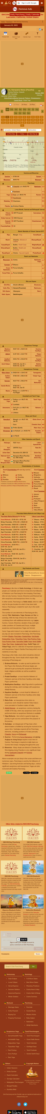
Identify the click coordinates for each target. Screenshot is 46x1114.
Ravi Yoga (10, 644)
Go (33, 966)
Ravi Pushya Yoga (33, 639)
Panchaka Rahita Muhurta (9, 516)
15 (20, 120)
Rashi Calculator (12, 1075)
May (24, 109)
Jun (29, 109)
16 (24, 120)
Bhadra (10, 636)
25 (20, 123)
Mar (16, 109)
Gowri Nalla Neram (33, 1039)
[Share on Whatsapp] (9, 773)
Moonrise (7, 180)
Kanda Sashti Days (33, 1054)
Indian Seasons (12, 1068)
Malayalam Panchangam (15, 1082)
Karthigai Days (31, 1046)
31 (22, 125)
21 (3, 123)
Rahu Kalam (6, 372)
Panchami (16, 191)
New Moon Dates (32, 982)
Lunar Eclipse (12, 982)
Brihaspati (22, 734)
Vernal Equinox (13, 986)
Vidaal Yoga (26, 100)
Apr (20, 109)
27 (29, 123)
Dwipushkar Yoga (8, 639)
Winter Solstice (13, 996)
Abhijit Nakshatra (32, 1025)
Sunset (38, 176)
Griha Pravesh (13, 1011)
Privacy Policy (32, 1083)
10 (41, 117)
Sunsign (7, 265)
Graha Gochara (31, 996)
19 (37, 120)
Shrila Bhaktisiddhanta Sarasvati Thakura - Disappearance (22, 98)
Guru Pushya (12, 1054)
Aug (37, 109)
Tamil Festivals (32, 1050)
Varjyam (7, 381)
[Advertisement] (23, 64)
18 (33, 120)
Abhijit (7, 354)
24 (16, 123)
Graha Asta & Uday (32, 989)
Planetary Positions (32, 986)
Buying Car (12, 1014)
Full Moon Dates (32, 978)
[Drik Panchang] (6, 3)
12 (7, 120)
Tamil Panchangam (33, 1036)
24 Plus (32, 104)
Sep (15, 113)
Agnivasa (7, 428)
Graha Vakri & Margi (33, 993)
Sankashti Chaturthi (16, 753)
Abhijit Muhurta (10, 708)
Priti (14, 195)
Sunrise (7, 176)
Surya (14, 734)
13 (11, 120)
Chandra (8, 734)
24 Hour (24, 104)
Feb (11, 109)
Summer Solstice (14, 989)
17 (29, 120)
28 (33, 123)
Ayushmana (17, 198)
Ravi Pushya (12, 1050)
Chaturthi (16, 186)
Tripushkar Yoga (21, 639)
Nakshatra (37, 186)
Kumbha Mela (11, 1089)
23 (11, 123)
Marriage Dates (13, 1007)
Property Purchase (14, 1018)
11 (3, 120)
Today (22, 134)
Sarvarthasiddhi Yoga (15, 1036)
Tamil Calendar (32, 1043)
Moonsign (6, 260)
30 (41, 123)
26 (24, 123)
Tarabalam (41, 470)
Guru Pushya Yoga (8, 641)
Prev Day (11, 134)
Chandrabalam (12, 470)
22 (7, 123)
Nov (24, 113)
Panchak (29, 1007)
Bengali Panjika (12, 1086)
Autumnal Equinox (14, 993)
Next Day (33, 134)
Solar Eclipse (12, 978)
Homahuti (6, 419)
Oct (20, 113)
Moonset (38, 180)
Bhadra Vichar (31, 1014)
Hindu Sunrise (11, 1071)
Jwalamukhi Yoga (21, 644)
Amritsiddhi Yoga (13, 1039)
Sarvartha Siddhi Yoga (24, 641)
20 (41, 120)
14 (16, 120)
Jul (33, 109)
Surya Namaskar (26, 737)
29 (37, 123)
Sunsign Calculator (13, 1079)
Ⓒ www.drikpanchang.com (32, 1082)
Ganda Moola (18, 100)
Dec (28, 113)
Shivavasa (6, 431)
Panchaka (17, 636)
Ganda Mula (26, 636)
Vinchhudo (35, 636)
